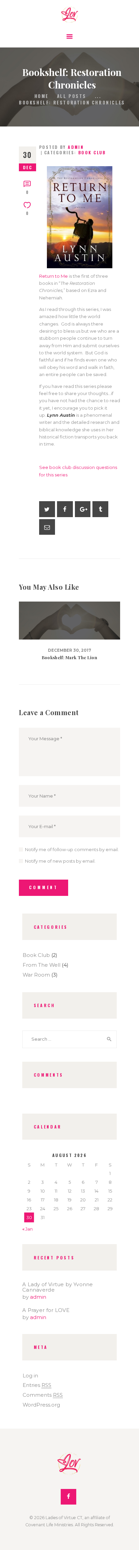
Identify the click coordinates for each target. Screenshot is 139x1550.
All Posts (71, 96)
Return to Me (53, 276)
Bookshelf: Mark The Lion (69, 657)
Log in (30, 1376)
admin (38, 1297)
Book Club (92, 152)
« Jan (27, 1229)
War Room (36, 975)
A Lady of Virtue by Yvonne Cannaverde (57, 1287)
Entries (37, 1385)
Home (41, 96)
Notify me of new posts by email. (60, 861)
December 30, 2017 (69, 650)
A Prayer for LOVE (46, 1310)
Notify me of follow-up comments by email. (72, 849)
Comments (43, 1395)
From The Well (41, 965)
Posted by (61, 147)
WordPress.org (41, 1405)
